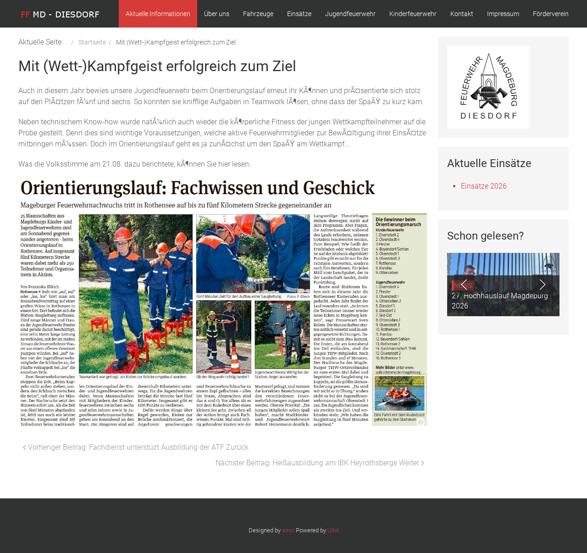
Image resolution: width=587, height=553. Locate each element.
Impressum (503, 13)
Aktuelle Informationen (158, 13)
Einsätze (299, 13)
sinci (288, 530)
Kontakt (461, 13)
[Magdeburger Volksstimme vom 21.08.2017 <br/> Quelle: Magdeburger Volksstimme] (223, 300)
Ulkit (333, 530)
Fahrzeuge (258, 13)
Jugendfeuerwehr (350, 13)
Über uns (216, 13)
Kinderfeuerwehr (413, 13)
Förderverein (551, 13)
